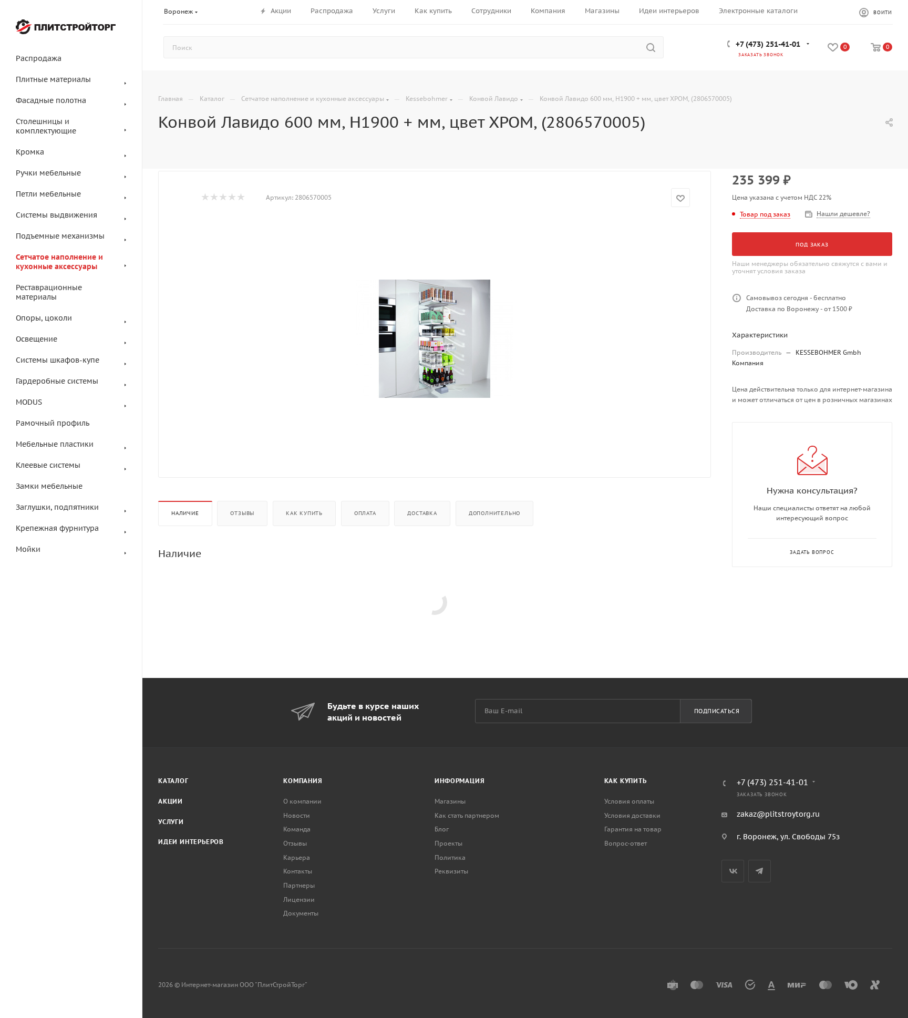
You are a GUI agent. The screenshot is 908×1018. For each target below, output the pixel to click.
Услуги (171, 822)
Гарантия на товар (633, 829)
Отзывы (242, 513)
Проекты (448, 843)
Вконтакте (732, 871)
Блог (442, 829)
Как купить (304, 513)
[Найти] (651, 47)
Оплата (365, 513)
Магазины (450, 801)
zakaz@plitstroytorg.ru (778, 814)
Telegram (759, 871)
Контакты (297, 871)
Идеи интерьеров (191, 842)
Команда (297, 829)
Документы (300, 913)
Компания (302, 781)
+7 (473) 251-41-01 (768, 44)
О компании (302, 801)
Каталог (173, 781)
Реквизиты (451, 871)
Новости (296, 815)
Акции (170, 801)
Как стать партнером (467, 815)
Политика (450, 857)
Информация (459, 781)
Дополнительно (494, 513)
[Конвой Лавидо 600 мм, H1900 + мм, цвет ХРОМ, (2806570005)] (434, 338)
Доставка (422, 513)
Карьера (296, 857)
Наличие (185, 513)
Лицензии (299, 899)
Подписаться (717, 711)
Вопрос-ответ (625, 843)
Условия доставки (632, 815)
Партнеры (299, 885)
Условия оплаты (629, 801)
